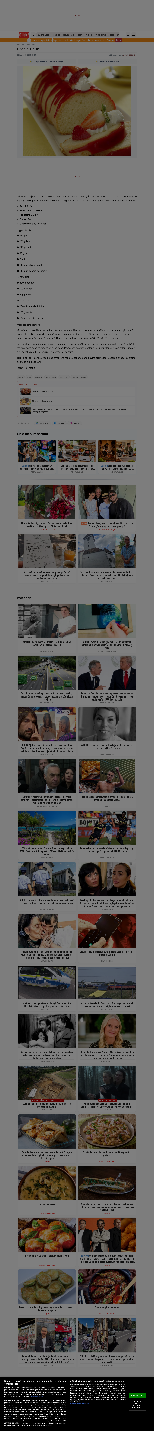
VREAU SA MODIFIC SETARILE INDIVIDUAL (137, 1404)
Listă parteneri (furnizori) (79, 1403)
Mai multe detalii (37, 1396)
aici (11, 1416)
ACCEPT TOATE (138, 1395)
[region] (77, 1404)
